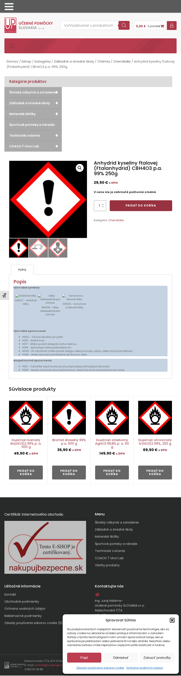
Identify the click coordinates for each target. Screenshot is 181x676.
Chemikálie (122, 61)
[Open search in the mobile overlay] (95, 25)
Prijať (84, 657)
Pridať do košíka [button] (26, 472)
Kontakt (10, 594)
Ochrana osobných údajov (144, 668)
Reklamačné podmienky (23, 616)
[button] (172, 620)
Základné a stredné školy (74, 61)
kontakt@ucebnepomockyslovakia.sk (60, 665)
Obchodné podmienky (21, 601)
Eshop (26, 61)
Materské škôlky (33, 114)
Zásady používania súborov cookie (100, 668)
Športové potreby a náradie (32, 125)
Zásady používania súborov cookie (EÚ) (34, 623)
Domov (12, 61)
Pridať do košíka (141, 205)
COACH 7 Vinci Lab (33, 146)
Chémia (103, 61)
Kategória (43, 61)
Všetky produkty (107, 565)
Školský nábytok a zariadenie (33, 92)
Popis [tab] (22, 270)
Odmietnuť (120, 657)
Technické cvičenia (33, 135)
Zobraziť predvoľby (157, 657)
